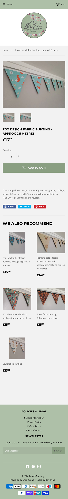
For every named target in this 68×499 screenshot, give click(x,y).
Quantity (7, 150)
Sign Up (58, 450)
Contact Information (34, 418)
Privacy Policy (34, 422)
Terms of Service (34, 430)
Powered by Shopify (20, 480)
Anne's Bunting (36, 476)
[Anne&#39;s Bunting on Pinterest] (33, 467)
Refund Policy (34, 426)
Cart (63, 4)
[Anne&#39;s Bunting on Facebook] (27, 467)
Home (6, 50)
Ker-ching (50, 480)
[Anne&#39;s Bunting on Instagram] (39, 467)
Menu (10, 4)
